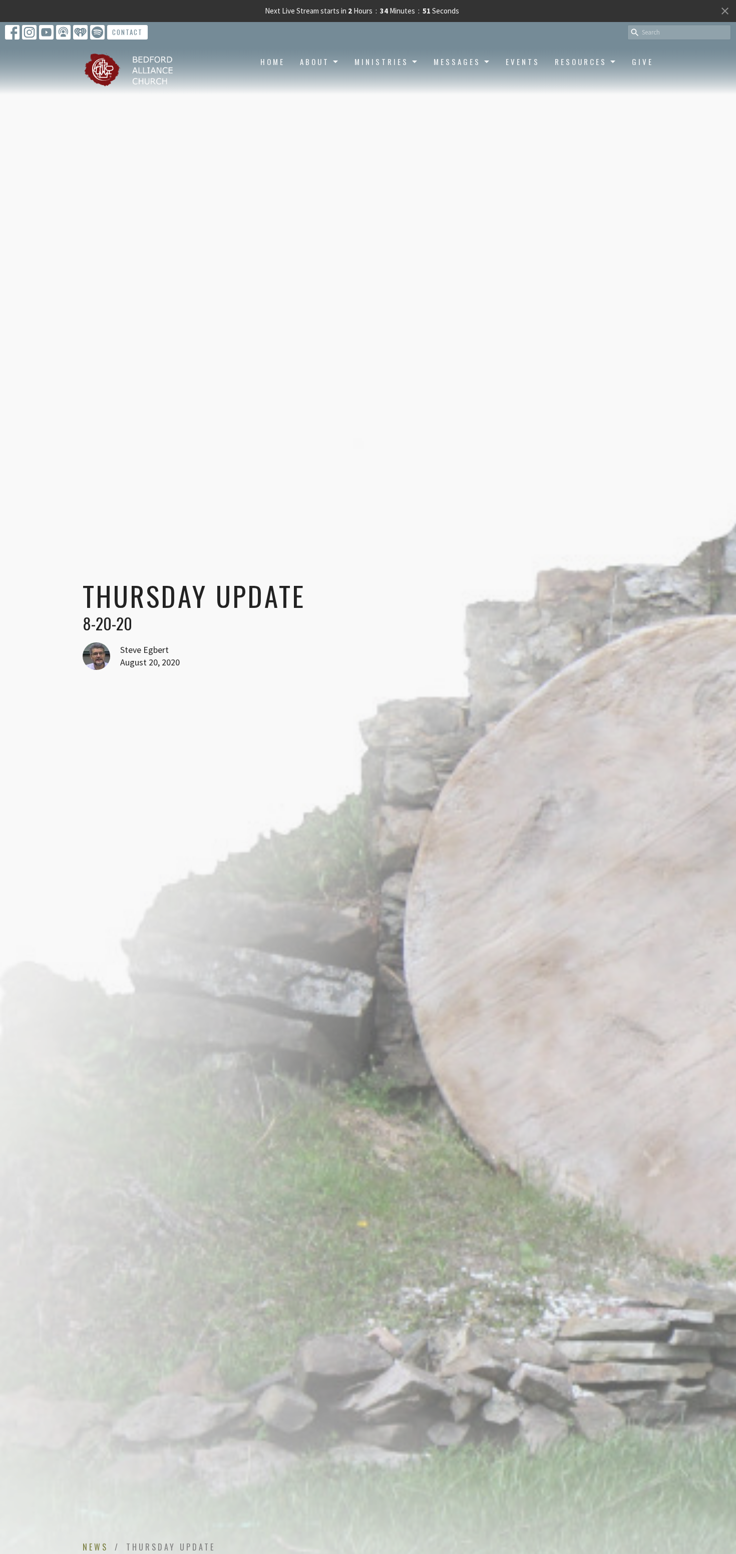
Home (272, 61)
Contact (127, 32)
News (95, 1547)
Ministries (381, 61)
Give (642, 61)
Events (523, 61)
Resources (581, 61)
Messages (457, 61)
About (314, 61)
